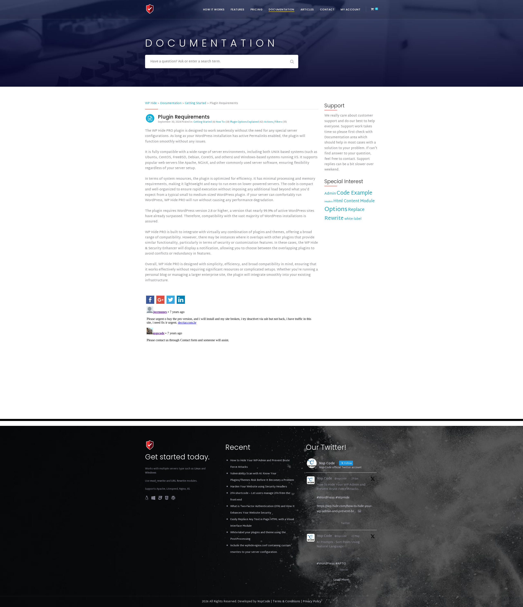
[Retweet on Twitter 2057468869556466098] (327, 570)
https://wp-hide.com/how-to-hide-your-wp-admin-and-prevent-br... (344, 509)
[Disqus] (231, 356)
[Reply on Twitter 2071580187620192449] (319, 524)
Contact (327, 9)
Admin (330, 193)
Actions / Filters (273, 122)
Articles (307, 9)
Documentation (281, 9)
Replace (356, 210)
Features (237, 9)
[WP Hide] (150, 9)
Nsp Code (324, 479)
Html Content (346, 201)
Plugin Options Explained (244, 122)
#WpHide (342, 497)
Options (335, 209)
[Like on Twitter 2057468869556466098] (335, 570)
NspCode (263, 601)
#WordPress (326, 497)
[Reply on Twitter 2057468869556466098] (319, 570)
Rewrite (334, 218)
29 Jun (354, 479)
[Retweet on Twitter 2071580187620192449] (327, 524)
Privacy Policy (312, 601)
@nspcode (340, 479)
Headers (328, 202)
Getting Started (202, 122)
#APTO (340, 563)
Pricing (256, 9)
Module (367, 201)
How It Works (214, 9)
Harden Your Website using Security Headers (258, 486)
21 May (355, 536)
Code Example (354, 193)
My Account (350, 9)
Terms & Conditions (286, 601)
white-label (353, 219)
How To (220, 122)
